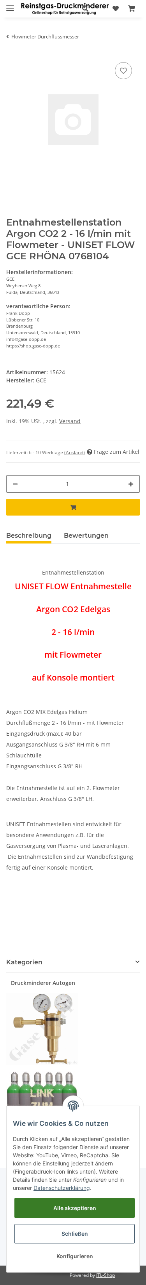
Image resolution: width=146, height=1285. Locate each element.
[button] (85, 8)
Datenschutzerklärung (61, 1187)
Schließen (75, 1233)
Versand (70, 421)
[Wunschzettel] (115, 8)
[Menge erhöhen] (130, 484)
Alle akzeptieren (74, 1208)
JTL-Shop (105, 1275)
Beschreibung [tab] (28, 535)
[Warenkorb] (131, 8)
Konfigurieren (74, 1256)
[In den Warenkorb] (73, 507)
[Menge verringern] (15, 484)
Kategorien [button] (24, 962)
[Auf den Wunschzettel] (123, 70)
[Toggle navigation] (10, 5)
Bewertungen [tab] (86, 535)
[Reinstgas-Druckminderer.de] (64, 8)
